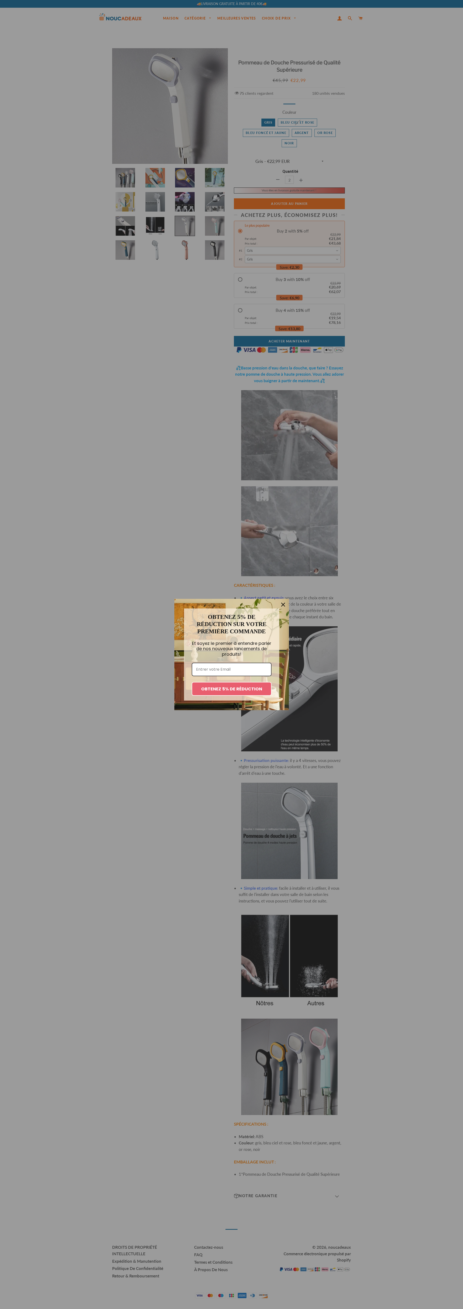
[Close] (283, 604)
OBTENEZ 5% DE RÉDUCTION (231, 689)
